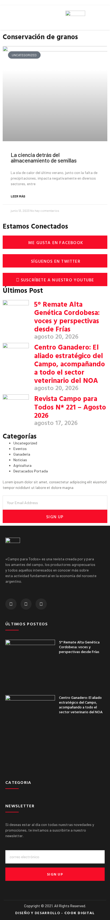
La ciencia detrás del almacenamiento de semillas (44, 157)
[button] (4, 17)
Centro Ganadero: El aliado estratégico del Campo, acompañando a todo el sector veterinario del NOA (69, 364)
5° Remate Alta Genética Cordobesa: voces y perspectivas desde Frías (67, 316)
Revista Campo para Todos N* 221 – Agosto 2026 (70, 406)
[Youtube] (41, 604)
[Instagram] (26, 604)
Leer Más (18, 196)
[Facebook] (11, 604)
